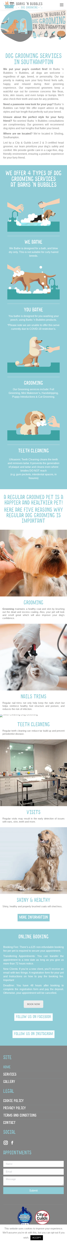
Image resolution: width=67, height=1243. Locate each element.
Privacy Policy (14, 1108)
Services (9, 1074)
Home (7, 1067)
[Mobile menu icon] (62, 5)
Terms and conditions (19, 1115)
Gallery (9, 1082)
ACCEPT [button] (36, 1238)
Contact (9, 1123)
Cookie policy (13, 1101)
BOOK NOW (33, 1004)
